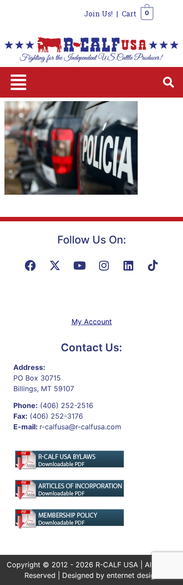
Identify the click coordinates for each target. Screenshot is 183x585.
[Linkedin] (128, 265)
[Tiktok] (153, 265)
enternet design (133, 575)
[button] (18, 82)
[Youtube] (79, 265)
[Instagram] (104, 265)
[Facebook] (31, 265)
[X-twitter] (55, 265)
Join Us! (98, 13)
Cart (129, 13)
